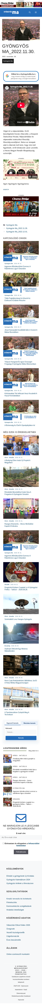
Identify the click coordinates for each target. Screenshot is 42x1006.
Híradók (16, 799)
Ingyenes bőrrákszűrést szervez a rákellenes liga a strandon (25, 792)
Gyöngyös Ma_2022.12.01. (17, 232)
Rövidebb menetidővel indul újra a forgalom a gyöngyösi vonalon (24, 770)
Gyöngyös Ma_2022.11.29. (17, 228)
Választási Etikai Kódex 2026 (18, 925)
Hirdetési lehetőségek (15, 910)
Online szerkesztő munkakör (18, 954)
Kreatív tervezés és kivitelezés (18, 899)
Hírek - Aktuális (20, 755)
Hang (34, 176)
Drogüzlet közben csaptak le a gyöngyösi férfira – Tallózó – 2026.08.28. (23, 804)
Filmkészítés (11, 902)
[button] (30, 12)
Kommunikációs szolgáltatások (18, 906)
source (6, 189)
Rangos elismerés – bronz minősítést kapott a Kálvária (22, 781)
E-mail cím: (21, 833)
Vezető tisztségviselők (15, 932)
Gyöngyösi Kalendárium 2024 (18, 880)
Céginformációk (12, 936)
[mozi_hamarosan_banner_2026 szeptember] (21, 7)
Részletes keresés (29, 723)
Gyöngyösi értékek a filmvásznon (19, 883)
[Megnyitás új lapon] (21, 170)
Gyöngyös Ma (8, 61)
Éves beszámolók (13, 940)
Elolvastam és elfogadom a (22, 844)
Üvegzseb (10, 929)
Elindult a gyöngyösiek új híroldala (20, 876)
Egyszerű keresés (12, 723)
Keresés (21, 738)
